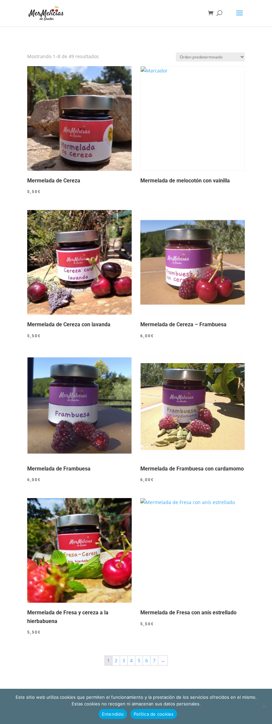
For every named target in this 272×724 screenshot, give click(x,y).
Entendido (113, 714)
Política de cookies (154, 714)
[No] (263, 706)
